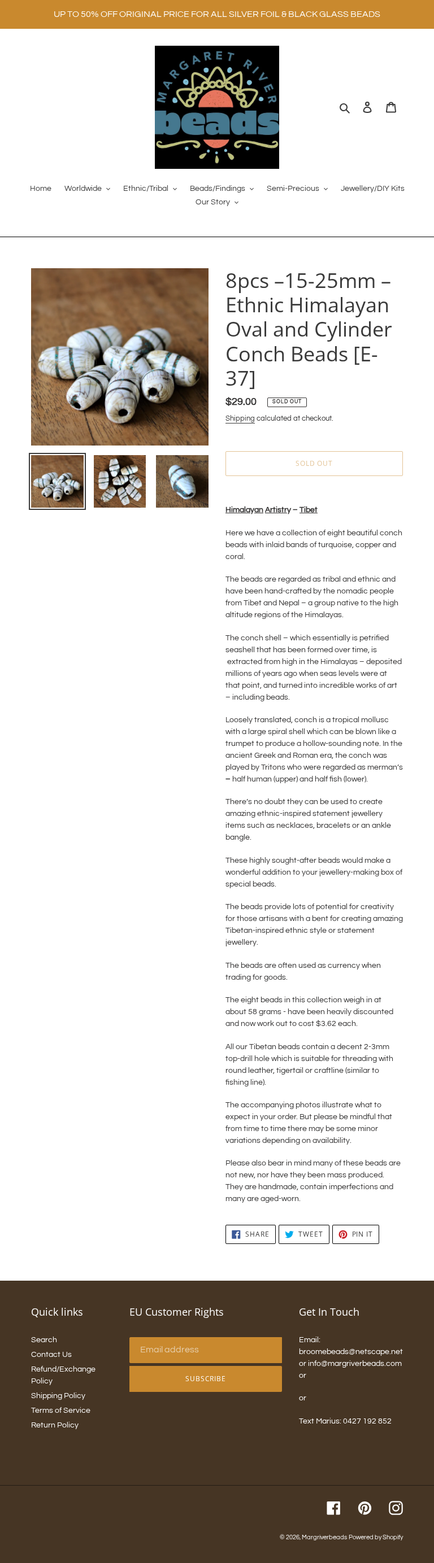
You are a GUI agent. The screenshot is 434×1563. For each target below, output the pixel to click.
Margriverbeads (324, 1537)
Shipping (240, 418)
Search (44, 1340)
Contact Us (51, 1355)
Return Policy (55, 1425)
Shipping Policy (58, 1396)
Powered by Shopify (376, 1537)
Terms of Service (60, 1410)
